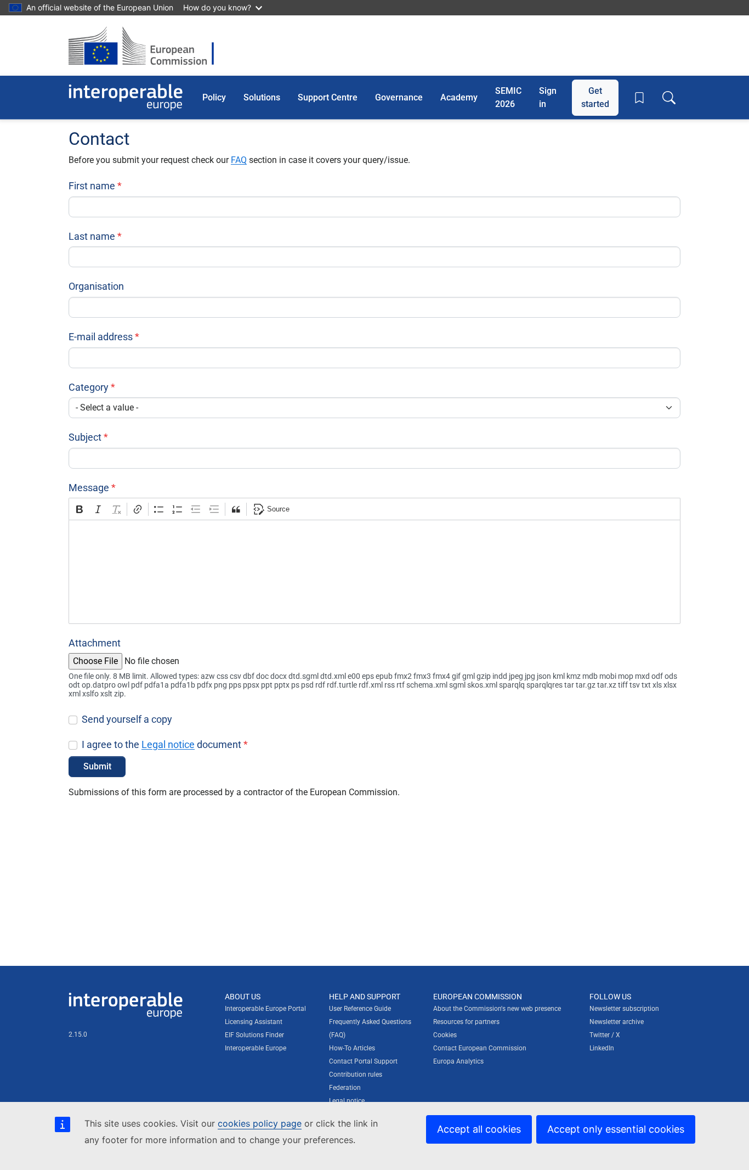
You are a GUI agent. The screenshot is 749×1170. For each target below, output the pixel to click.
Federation (345, 1088)
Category (89, 387)
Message (89, 487)
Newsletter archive (616, 1022)
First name (92, 186)
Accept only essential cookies (615, 1129)
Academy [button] (459, 97)
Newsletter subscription (624, 1009)
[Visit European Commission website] (147, 45)
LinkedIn (601, 1048)
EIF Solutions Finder (254, 1035)
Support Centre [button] (328, 97)
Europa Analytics (458, 1061)
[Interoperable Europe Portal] (126, 97)
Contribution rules (355, 1074)
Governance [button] (399, 97)
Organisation (96, 286)
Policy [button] (214, 97)
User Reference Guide (360, 1009)
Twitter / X (604, 1035)
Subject (85, 437)
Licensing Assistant (253, 1022)
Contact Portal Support (363, 1061)
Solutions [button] (261, 97)
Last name (92, 236)
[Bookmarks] (639, 97)
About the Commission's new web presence (497, 1009)
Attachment (95, 643)
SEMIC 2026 (508, 97)
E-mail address (101, 336)
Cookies (445, 1035)
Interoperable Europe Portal (265, 1009)
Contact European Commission (479, 1048)
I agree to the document (161, 744)
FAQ (239, 160)
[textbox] (374, 572)
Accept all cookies (479, 1129)
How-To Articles (352, 1048)
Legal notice (168, 744)
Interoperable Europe (255, 1048)
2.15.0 (78, 1034)
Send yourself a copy (127, 719)
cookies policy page (260, 1123)
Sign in (548, 97)
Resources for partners (466, 1022)
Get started (595, 97)
